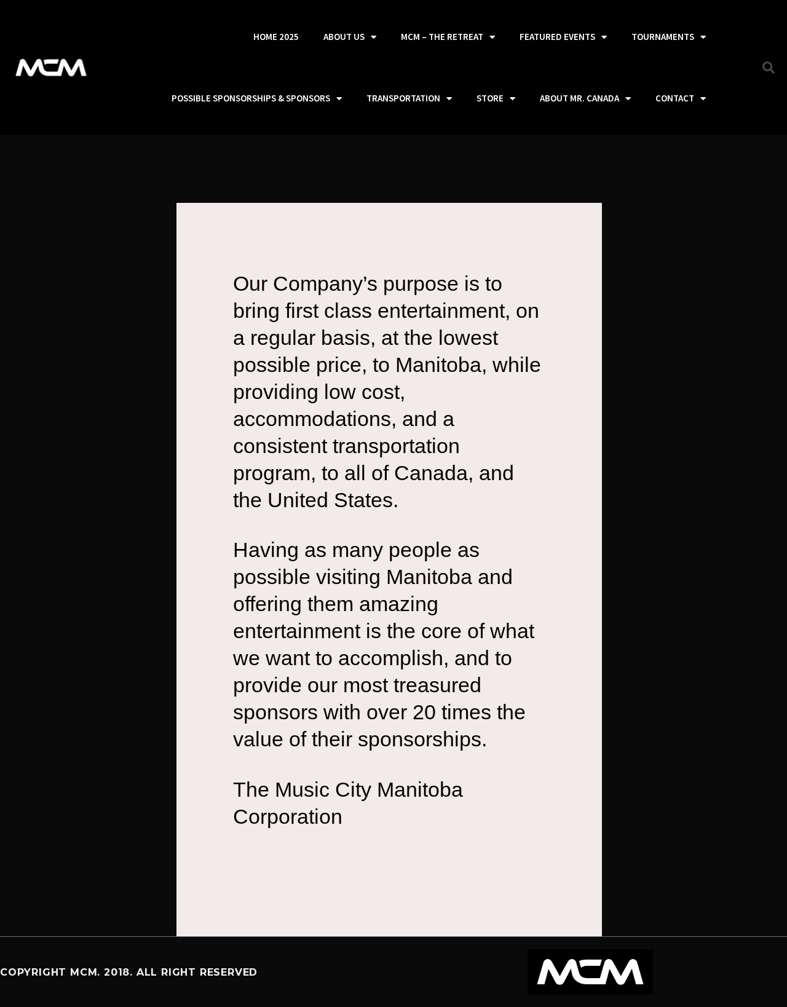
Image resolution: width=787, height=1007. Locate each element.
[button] (768, 67)
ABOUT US (344, 36)
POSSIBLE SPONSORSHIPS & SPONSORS (251, 98)
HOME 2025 (276, 36)
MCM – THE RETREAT (442, 36)
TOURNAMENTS (662, 36)
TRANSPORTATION (403, 98)
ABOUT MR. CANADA (579, 98)
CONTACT (674, 98)
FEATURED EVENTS (557, 36)
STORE (490, 98)
